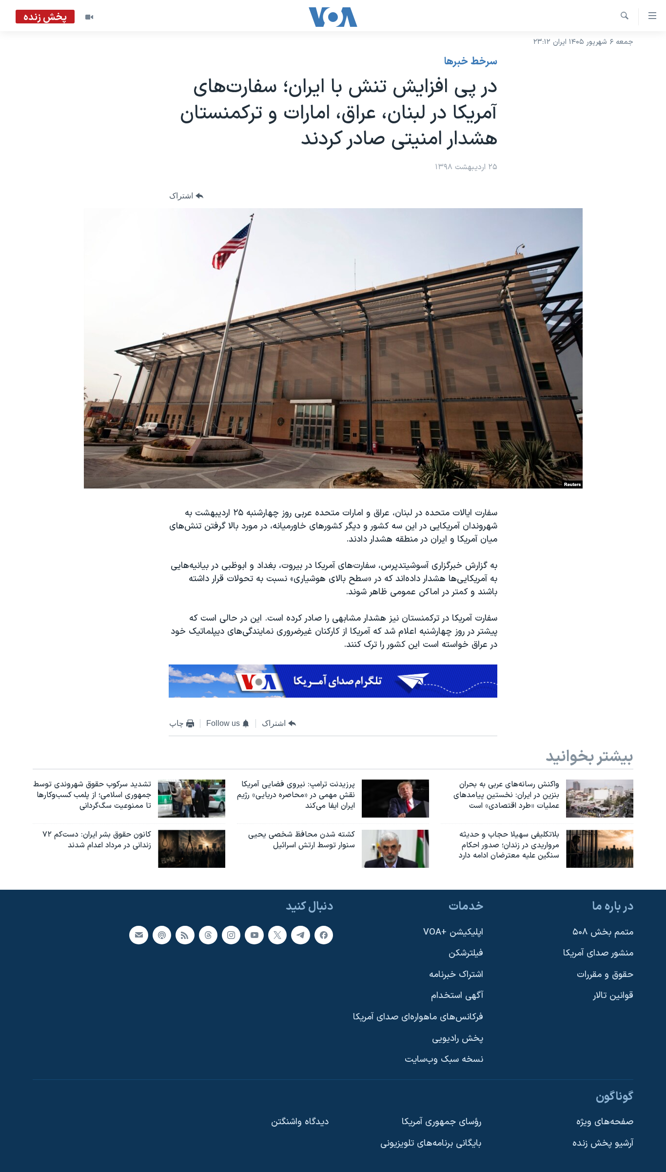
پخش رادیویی (457, 1038)
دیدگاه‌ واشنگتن (300, 1122)
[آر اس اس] (185, 935)
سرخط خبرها (470, 62)
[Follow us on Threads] (208, 935)
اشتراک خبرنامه (456, 974)
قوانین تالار (613, 996)
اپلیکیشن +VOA (453, 932)
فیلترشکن (466, 953)
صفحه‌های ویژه (604, 1122)
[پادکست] (162, 935)
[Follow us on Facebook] (323, 935)
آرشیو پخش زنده (602, 1143)
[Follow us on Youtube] (254, 935)
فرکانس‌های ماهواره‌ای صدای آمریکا (418, 1017)
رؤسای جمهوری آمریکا (441, 1122)
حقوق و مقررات (605, 974)
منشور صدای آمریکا (598, 953)
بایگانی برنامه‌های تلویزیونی (430, 1143)
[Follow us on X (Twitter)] (277, 935)
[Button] (186, 195)
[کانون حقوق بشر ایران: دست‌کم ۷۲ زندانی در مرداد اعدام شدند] (191, 849)
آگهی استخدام (457, 996)
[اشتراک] (138, 935)
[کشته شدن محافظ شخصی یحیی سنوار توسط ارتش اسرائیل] (395, 849)
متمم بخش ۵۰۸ (602, 932)
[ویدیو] (89, 17)
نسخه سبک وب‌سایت (444, 1060)
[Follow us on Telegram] (300, 935)
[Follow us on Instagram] (231, 935)
